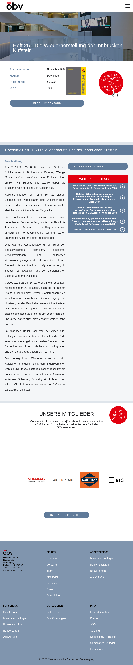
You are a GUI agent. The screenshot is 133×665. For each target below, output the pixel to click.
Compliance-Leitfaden (103, 643)
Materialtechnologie (14, 618)
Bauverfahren (11, 630)
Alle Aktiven (10, 636)
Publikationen (11, 612)
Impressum (96, 649)
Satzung (95, 630)
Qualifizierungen (56, 618)
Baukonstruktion (12, 624)
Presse (94, 618)
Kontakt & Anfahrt (100, 612)
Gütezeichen (54, 612)
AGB (93, 624)
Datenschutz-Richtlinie (103, 636)
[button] (127, 6)
